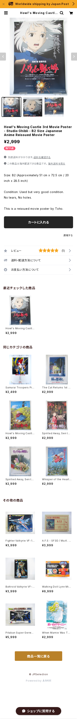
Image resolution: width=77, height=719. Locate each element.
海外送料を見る (56, 163)
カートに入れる (38, 222)
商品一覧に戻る (38, 656)
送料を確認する (42, 157)
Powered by (34, 680)
